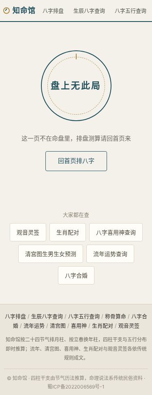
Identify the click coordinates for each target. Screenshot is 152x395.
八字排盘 (53, 10)
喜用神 (79, 325)
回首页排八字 (76, 161)
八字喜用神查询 (116, 232)
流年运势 (34, 325)
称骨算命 (115, 316)
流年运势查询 (110, 253)
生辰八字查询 (89, 10)
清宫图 (58, 325)
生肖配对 (67, 232)
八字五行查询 (130, 10)
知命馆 (24, 10)
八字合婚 (76, 275)
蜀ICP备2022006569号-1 (76, 387)
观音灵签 (28, 232)
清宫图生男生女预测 (50, 253)
